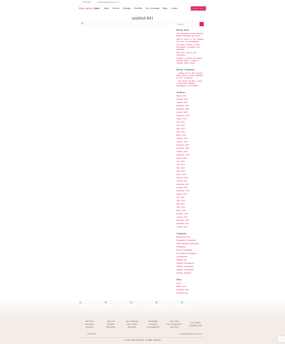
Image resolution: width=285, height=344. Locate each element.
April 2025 (180, 132)
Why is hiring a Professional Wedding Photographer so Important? (189, 83)
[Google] (205, 2)
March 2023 (181, 210)
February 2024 (182, 178)
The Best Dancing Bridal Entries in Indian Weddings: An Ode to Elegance (189, 75)
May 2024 (180, 168)
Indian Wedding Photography (187, 243)
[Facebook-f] (184, 2)
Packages (127, 8)
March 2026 (181, 96)
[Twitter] (188, 2)
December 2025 (182, 105)
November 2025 (182, 109)
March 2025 (181, 135)
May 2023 (180, 204)
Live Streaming (152, 8)
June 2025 (180, 125)
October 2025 (181, 112)
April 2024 (180, 171)
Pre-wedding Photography (186, 253)
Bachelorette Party (183, 237)
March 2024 (181, 174)
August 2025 (181, 119)
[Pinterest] (194, 2)
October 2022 (181, 227)
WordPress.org (181, 293)
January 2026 (181, 102)
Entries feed (181, 286)
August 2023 (181, 194)
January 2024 (181, 181)
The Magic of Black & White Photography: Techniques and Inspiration (188, 47)
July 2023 (180, 197)
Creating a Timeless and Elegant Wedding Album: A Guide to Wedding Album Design (189, 60)
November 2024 (182, 148)
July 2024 (180, 161)
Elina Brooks (183, 81)
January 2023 (181, 217)
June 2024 (180, 164)
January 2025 (181, 142)
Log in (178, 283)
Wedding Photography (184, 266)
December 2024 (182, 145)
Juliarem (181, 73)
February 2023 (182, 214)
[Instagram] (201, 2)
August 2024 (181, 158)
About (106, 8)
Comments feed (182, 290)
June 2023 (180, 201)
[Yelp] (191, 2)
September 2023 (183, 191)
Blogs (165, 8)
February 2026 (182, 99)
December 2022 (182, 220)
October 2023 (181, 187)
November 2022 (182, 223)
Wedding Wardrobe (183, 273)
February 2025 (182, 138)
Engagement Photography (186, 240)
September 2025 (183, 115)
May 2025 (180, 128)
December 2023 (182, 184)
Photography (181, 247)
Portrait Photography (184, 250)
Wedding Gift (181, 260)
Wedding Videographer (185, 270)
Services (116, 8)
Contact (174, 8)
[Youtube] (198, 2)
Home (97, 8)
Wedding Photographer (185, 263)
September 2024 (183, 155)
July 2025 (180, 122)
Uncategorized (181, 256)
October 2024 (181, 151)
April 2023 (180, 207)
